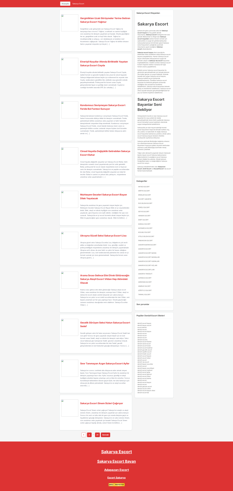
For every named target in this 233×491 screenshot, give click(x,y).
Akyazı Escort (144, 187)
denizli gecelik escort (144, 350)
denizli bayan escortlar (145, 364)
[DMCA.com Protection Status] (116, 486)
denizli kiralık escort (144, 354)
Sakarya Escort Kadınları (148, 261)
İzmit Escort (147, 169)
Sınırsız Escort (144, 286)
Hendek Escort (144, 216)
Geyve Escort (143, 211)
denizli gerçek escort (144, 386)
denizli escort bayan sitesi (146, 390)
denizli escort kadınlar (144, 348)
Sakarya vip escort (156, 61)
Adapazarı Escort (116, 470)
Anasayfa (65, 4)
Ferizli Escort (144, 207)
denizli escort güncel (144, 374)
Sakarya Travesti (145, 274)
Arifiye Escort (144, 191)
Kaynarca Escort (145, 228)
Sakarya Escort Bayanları (149, 257)
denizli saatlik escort (144, 352)
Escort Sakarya (144, 199)
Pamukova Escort (145, 240)
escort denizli (142, 327)
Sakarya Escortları (146, 270)
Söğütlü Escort (145, 290)
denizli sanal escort (144, 344)
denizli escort (142, 329)
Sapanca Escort (144, 278)
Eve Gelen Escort (145, 203)
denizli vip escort (143, 362)
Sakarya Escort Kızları (147, 265)
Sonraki (105, 435)
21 (97, 435)
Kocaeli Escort (144, 232)
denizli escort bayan (144, 323)
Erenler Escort (144, 195)
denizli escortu (142, 340)
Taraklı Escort (144, 294)
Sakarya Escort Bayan (147, 253)
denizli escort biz (143, 392)
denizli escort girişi (143, 372)
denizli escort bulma (144, 378)
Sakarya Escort (78, 4)
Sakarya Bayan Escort (147, 245)
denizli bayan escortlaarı (145, 368)
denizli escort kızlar (144, 346)
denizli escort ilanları (144, 341)
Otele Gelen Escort (146, 236)
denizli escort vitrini (144, 388)
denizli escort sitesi (143, 358)
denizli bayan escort (144, 325)
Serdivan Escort (145, 282)
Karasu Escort (144, 224)
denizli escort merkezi (144, 370)
